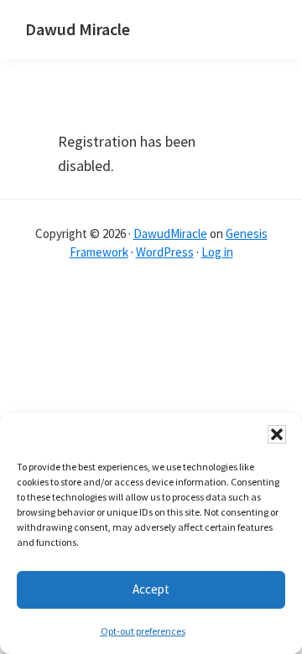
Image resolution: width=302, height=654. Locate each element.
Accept (151, 589)
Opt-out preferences (143, 631)
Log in (217, 252)
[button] (276, 434)
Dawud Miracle (77, 28)
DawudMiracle (170, 233)
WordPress (165, 252)
